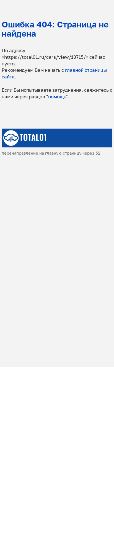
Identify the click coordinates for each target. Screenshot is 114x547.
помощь (57, 96)
